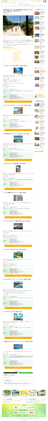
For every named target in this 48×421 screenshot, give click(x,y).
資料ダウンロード (34, 415)
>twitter (45, 1)
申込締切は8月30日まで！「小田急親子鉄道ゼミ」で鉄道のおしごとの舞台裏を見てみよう (42, 78)
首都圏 (8, 48)
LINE (33, 36)
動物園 (29, 402)
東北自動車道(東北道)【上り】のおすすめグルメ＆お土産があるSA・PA (42, 52)
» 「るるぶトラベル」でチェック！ (18, 101)
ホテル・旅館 (5, 377)
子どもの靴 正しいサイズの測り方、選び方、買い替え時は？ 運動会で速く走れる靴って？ (42, 122)
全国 (3, 48)
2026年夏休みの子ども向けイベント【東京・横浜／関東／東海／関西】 (42, 47)
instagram (35, 95)
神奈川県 (41, 81)
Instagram (43, 1)
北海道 (6, 48)
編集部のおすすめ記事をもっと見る (39, 148)
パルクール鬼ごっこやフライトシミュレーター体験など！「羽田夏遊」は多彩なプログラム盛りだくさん (42, 85)
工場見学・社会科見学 (33, 402)
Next (40, 394)
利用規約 (35, 418)
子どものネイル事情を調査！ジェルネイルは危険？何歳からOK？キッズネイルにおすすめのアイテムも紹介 (42, 110)
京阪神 (13, 48)
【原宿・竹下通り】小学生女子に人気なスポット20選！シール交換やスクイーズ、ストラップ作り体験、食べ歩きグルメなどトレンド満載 (42, 28)
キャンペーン (9, 2)
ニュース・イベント (4, 2)
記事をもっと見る (42, 90)
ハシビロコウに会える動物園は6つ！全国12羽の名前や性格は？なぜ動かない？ (42, 61)
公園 (26, 402)
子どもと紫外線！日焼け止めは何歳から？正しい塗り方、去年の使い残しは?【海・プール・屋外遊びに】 (42, 104)
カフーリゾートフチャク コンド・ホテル (18, 53)
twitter (32, 36)
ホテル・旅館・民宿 (9, 12)
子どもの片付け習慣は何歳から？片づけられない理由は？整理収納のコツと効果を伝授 (42, 133)
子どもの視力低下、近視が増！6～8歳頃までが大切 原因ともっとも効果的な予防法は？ (42, 127)
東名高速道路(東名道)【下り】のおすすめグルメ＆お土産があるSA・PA (42, 56)
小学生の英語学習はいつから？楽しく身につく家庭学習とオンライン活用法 (42, 116)
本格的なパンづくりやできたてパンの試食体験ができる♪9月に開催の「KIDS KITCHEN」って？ (42, 71)
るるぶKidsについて (12, 418)
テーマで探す (19, 2)
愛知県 (6, 402)
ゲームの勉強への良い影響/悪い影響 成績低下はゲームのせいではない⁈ (42, 144)
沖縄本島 (5, 12)
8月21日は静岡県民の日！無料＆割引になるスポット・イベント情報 (42, 17)
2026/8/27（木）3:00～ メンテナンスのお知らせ (24, 4)
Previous (7, 394)
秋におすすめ (10, 377)
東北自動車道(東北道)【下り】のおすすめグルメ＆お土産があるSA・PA (42, 12)
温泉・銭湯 (38, 402)
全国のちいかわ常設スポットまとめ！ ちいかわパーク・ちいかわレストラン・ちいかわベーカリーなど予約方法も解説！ (42, 41)
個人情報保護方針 (31, 418)
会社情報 (37, 418)
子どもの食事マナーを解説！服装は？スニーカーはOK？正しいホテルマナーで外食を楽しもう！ (42, 138)
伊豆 (10, 48)
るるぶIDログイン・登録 (17, 418)
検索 (41, 1)
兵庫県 (41, 74)
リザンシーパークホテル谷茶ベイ (17, 52)
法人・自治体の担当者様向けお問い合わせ (26, 415)
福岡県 (9, 402)
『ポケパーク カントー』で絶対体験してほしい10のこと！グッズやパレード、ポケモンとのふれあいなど (42, 22)
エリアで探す (24, 2)
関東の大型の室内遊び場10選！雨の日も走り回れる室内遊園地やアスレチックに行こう (42, 35)
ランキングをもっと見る (41, 65)
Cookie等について (26, 418)
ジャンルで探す (14, 2)
